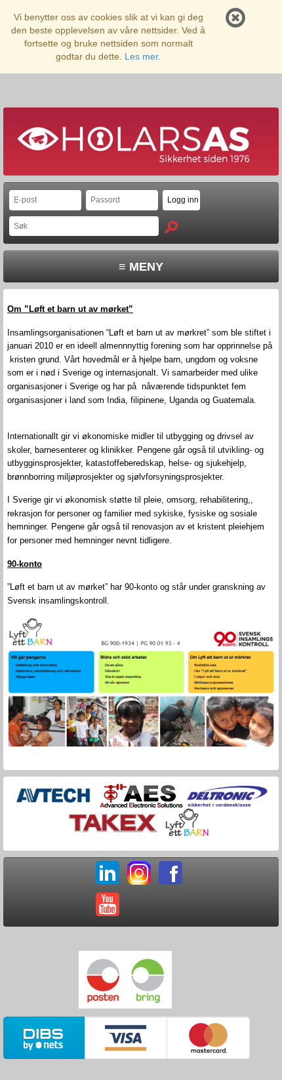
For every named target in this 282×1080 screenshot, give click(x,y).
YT (107, 904)
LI (107, 873)
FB (170, 873)
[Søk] (171, 227)
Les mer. (143, 56)
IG (139, 873)
